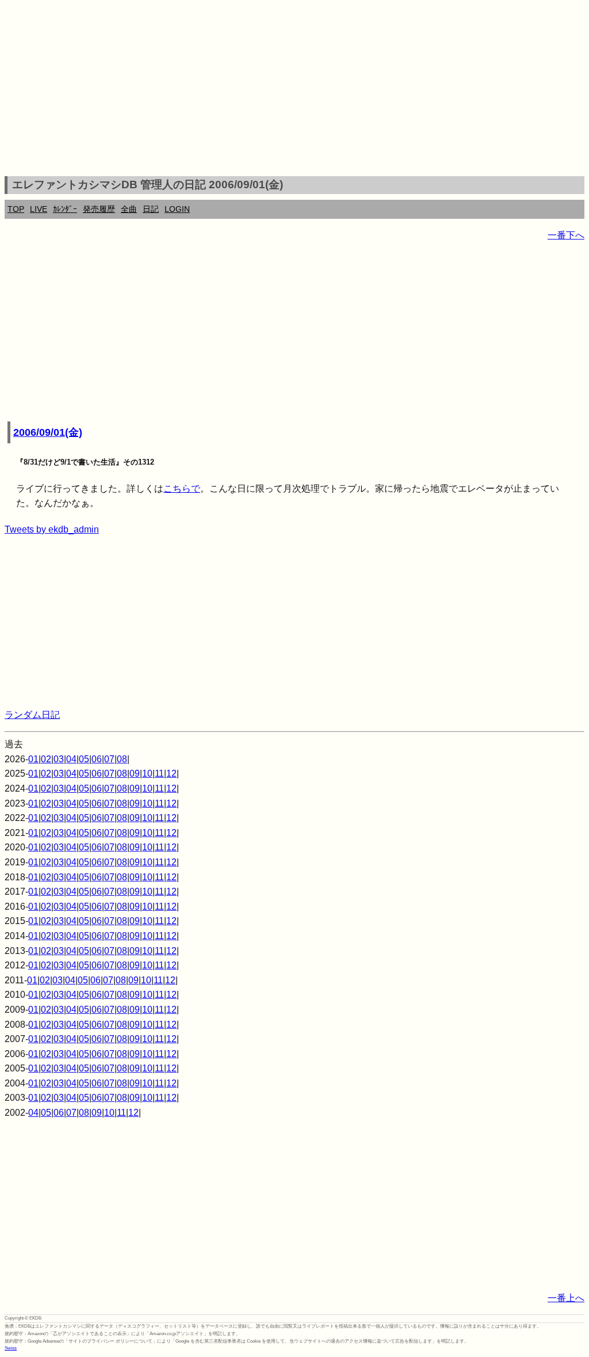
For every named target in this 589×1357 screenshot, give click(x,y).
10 (147, 773)
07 (109, 759)
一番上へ (566, 1298)
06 (96, 759)
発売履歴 (99, 209)
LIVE (38, 209)
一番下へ (566, 235)
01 (33, 759)
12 (171, 773)
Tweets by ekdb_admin (52, 529)
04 (71, 759)
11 (159, 773)
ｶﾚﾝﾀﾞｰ (65, 209)
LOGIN (177, 209)
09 (134, 773)
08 (122, 759)
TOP (15, 209)
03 (58, 759)
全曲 (129, 209)
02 (46, 759)
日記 (151, 209)
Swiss (11, 1348)
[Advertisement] (294, 89)
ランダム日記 (32, 715)
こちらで (181, 488)
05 (84, 759)
